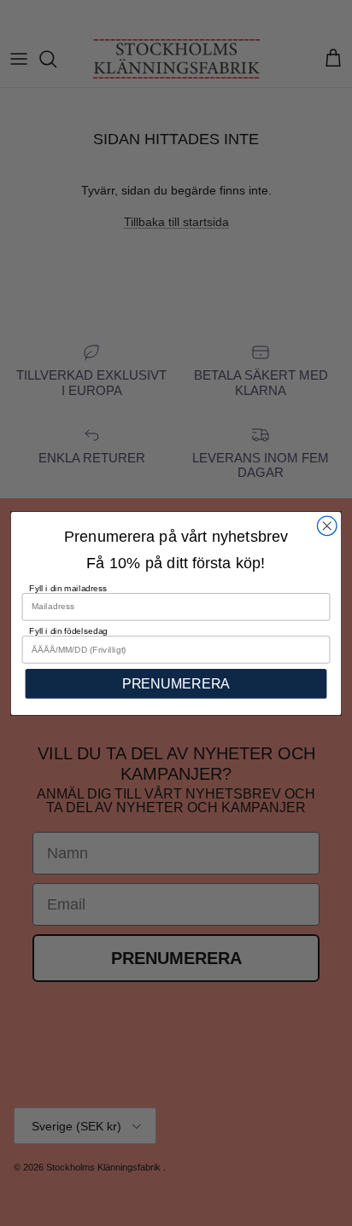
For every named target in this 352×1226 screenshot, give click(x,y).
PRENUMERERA (176, 683)
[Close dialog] (327, 526)
